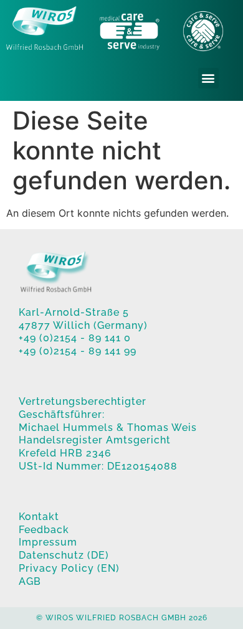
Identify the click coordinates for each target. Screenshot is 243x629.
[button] (208, 78)
